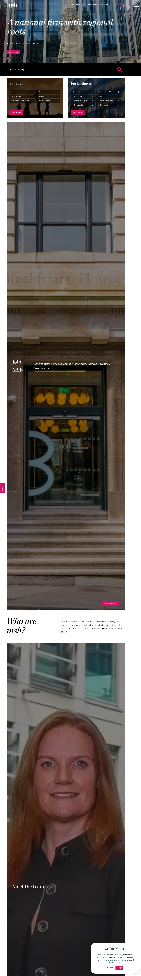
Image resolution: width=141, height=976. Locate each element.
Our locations (13, 52)
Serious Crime (16, 96)
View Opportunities (110, 603)
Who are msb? (21, 627)
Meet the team (28, 887)
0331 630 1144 (76, 5)
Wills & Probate (44, 101)
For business (81, 84)
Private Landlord (79, 105)
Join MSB (17, 366)
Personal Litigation (45, 92)
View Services (16, 112)
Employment (15, 92)
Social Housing (103, 105)
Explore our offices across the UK (23, 43)
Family (41, 96)
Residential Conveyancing (20, 101)
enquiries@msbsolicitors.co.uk (95, 5)
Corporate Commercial (105, 101)
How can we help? (17, 69)
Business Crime (78, 92)
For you (15, 84)
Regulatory (101, 96)
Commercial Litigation (80, 101)
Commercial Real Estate (106, 92)
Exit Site (2, 488)
